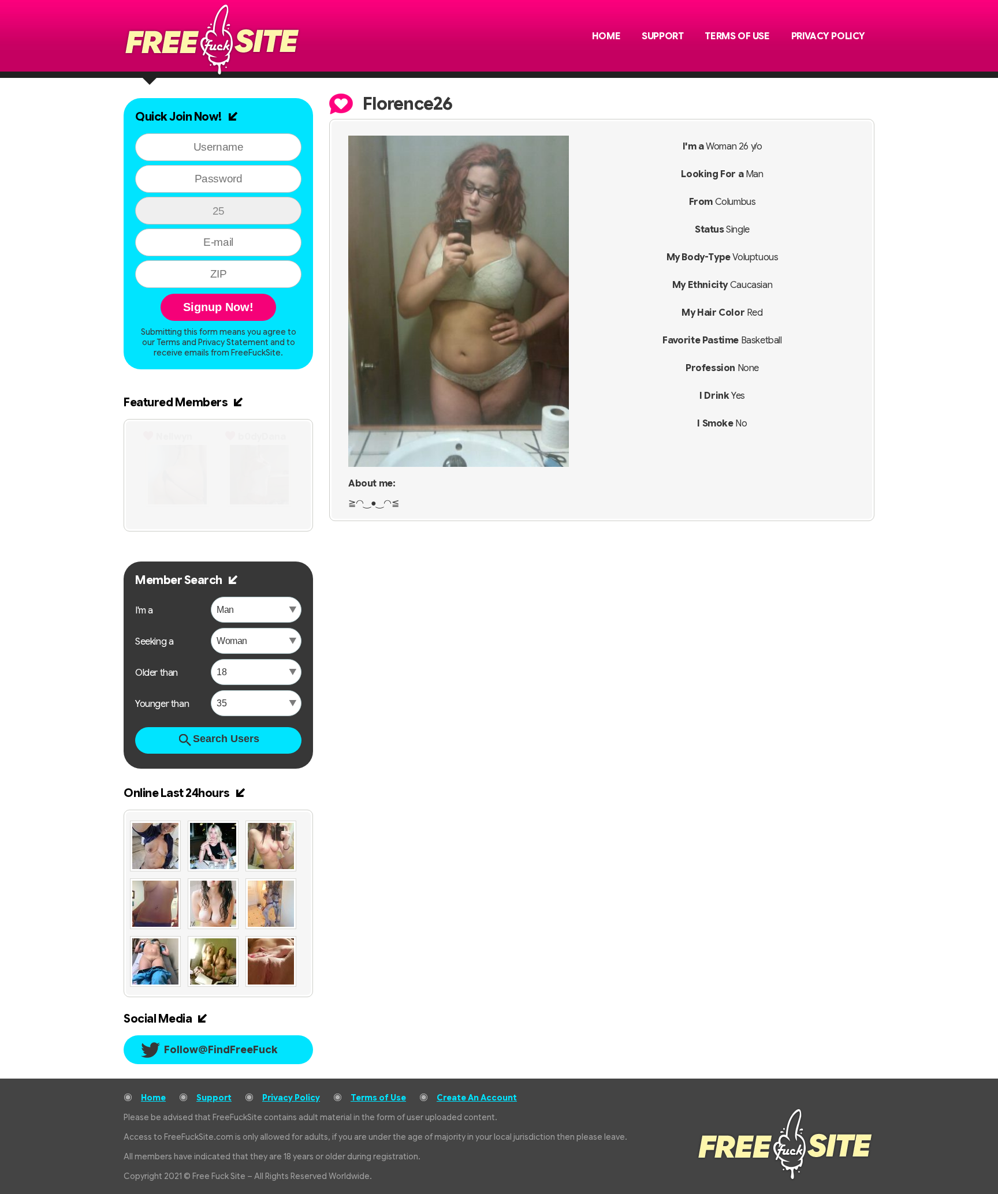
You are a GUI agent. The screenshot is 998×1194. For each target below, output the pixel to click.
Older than (156, 673)
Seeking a (154, 641)
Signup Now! (218, 307)
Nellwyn (174, 437)
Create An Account (477, 1097)
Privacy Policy (828, 36)
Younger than (162, 704)
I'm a (144, 610)
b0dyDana (262, 437)
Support (662, 36)
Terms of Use (737, 36)
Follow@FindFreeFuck (221, 1049)
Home (606, 36)
